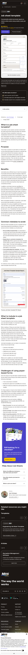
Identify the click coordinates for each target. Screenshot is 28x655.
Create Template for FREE (14, 342)
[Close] (25, 309)
